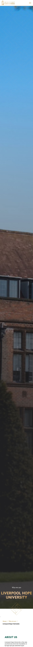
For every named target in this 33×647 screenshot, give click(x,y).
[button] (30, 3)
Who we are (12, 621)
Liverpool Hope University (11, 624)
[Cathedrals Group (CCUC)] (8, 3)
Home (5, 621)
